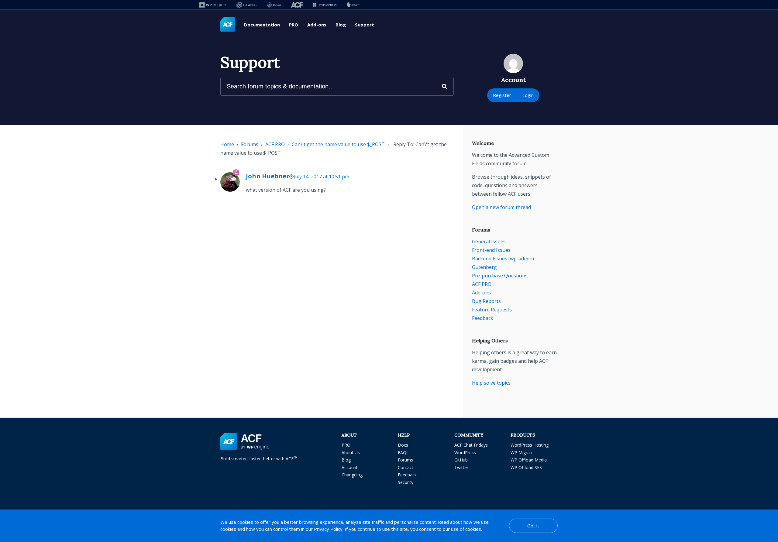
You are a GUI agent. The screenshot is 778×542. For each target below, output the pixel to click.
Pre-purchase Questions (500, 275)
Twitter (461, 467)
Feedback (482, 318)
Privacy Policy (328, 529)
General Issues (489, 241)
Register (502, 95)
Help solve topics (491, 382)
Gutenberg (484, 267)
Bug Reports (486, 301)
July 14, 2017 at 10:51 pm (321, 176)
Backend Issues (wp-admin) (503, 258)
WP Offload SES (526, 467)
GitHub (461, 460)
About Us (351, 452)
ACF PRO (275, 144)
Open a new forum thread (501, 207)
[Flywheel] (247, 4)
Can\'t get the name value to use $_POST (338, 144)
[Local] (274, 4)
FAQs (403, 452)
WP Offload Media (529, 460)
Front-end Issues (491, 250)
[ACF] (297, 4)
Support (364, 25)
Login (528, 95)
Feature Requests (492, 309)
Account (350, 467)
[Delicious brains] (353, 4)
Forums (249, 144)
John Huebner (267, 176)
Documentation (262, 25)
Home (227, 144)
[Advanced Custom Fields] (227, 24)
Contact (405, 467)
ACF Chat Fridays (471, 445)
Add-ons (316, 25)
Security (405, 482)
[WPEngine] (213, 4)
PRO (293, 25)
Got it (533, 526)
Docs (403, 445)
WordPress (465, 452)
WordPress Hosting (530, 445)
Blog (341, 25)
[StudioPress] (324, 4)
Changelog (352, 475)
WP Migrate (522, 452)
